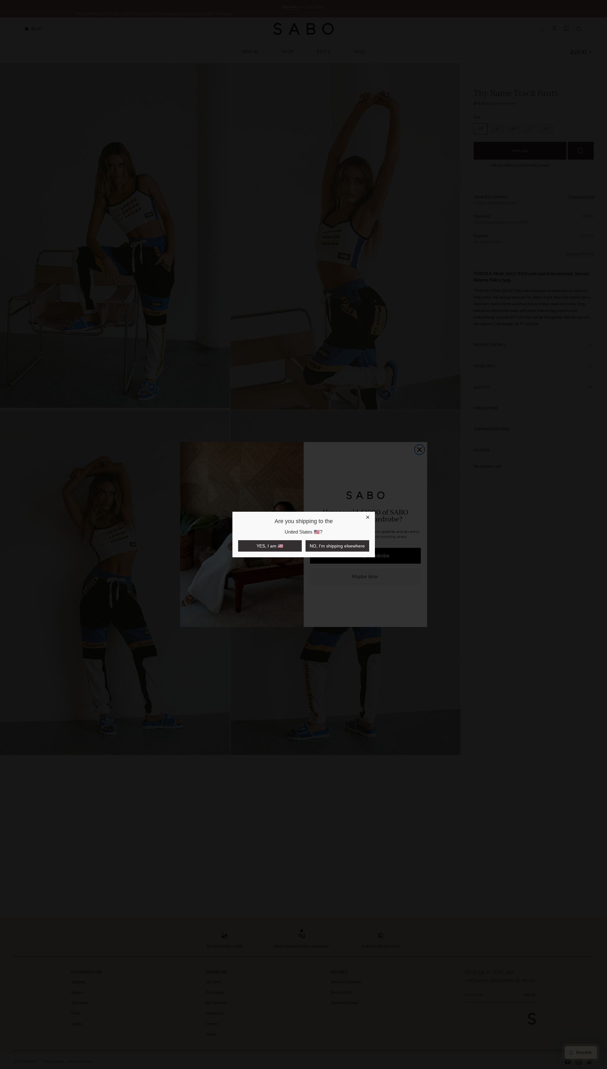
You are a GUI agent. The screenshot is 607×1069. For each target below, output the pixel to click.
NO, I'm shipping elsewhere (337, 545)
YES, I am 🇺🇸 (269, 545)
